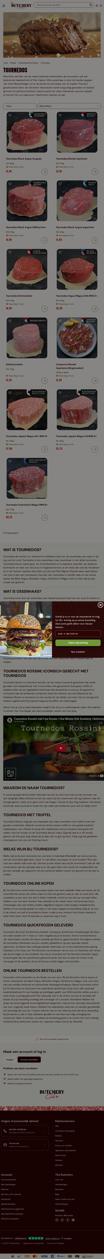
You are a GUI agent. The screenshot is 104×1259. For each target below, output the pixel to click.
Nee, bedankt (78, 651)
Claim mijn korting (78, 642)
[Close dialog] (100, 604)
